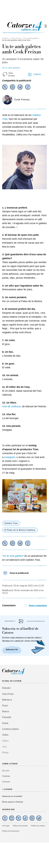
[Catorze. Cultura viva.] (5, 818)
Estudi (5, 723)
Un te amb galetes (31, 38)
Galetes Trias (11, 523)
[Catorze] (13, 674)
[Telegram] (20, 87)
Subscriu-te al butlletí (12, 796)
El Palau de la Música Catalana (19, 530)
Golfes (5, 735)
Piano (5, 705)
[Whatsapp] (12, 87)
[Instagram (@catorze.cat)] (11, 818)
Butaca (5, 711)
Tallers (5, 741)
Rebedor (6, 688)
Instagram (9, 457)
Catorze (5, 38)
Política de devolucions (10, 831)
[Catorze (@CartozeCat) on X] (18, 818)
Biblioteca (7, 700)
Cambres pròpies (10, 729)
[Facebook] (27, 87)
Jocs (4, 746)
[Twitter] (5, 87)
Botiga (5, 752)
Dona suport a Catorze (12, 802)
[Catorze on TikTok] (25, 818)
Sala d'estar (16, 38)
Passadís (6, 717)
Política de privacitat (20, 826)
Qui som (5, 770)
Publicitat (6, 776)
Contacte (6, 782)
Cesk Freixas (22, 99)
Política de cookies (38, 826)
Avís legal (5, 826)
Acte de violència (11, 406)
